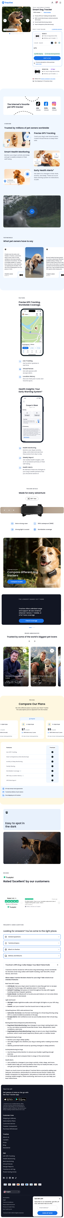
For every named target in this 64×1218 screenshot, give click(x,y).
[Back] (29, 641)
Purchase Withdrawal (10, 1129)
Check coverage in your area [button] (48, 78)
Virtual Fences (7, 1164)
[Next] (34, 641)
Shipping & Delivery (9, 1118)
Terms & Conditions (8, 1202)
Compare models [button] (57, 29)
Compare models (17, 582)
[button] (47, 35)
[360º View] (16, 19)
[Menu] (60, 3)
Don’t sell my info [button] (7, 1209)
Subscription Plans (9, 1121)
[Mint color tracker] (59, 42)
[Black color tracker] (52, 43)
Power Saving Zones (9, 1172)
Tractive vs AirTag (9, 1169)
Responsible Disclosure (9, 1204)
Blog (4, 1145)
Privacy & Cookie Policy (9, 1207)
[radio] (52, 43)
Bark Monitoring (8, 1161)
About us (6, 1137)
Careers (5, 1140)
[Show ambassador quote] (25, 651)
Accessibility (6, 1197)
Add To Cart (47, 58)
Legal (4, 1200)
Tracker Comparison (10, 1126)
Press (5, 1142)
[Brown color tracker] (55, 42)
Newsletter (6, 1148)
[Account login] (52, 3)
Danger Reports (8, 1167)
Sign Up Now (47, 1213)
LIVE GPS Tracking (9, 1156)
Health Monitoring (9, 1159)
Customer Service (9, 1124)
